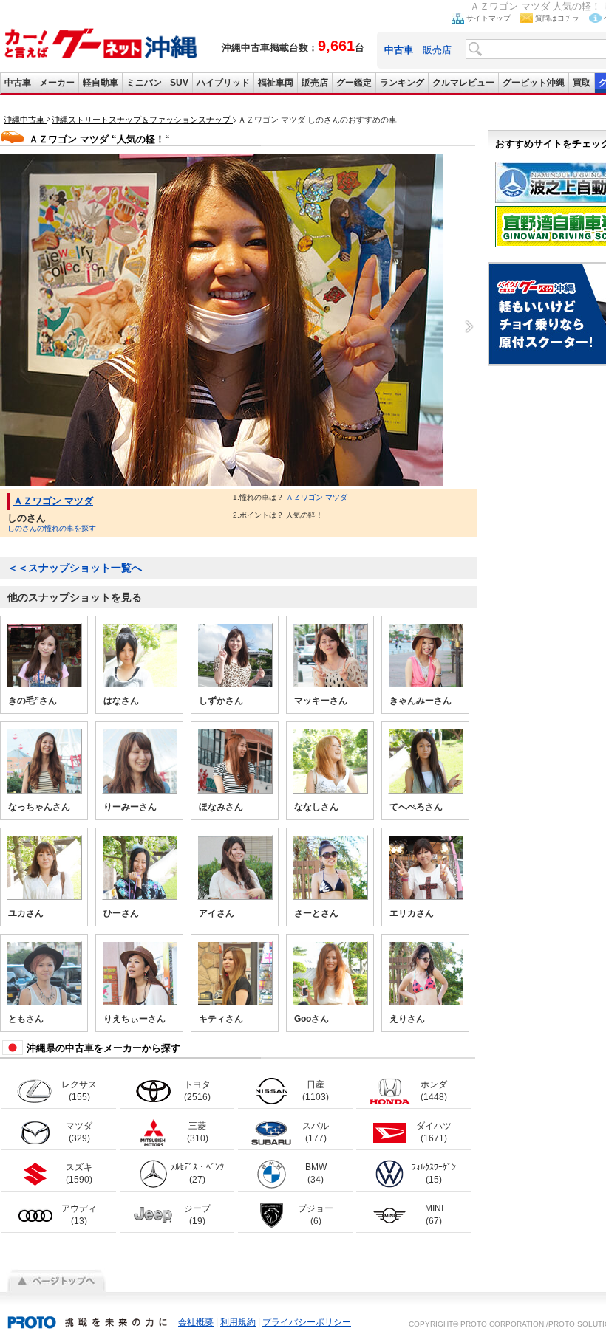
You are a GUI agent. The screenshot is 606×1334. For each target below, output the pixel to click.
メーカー (57, 83)
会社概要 (196, 1322)
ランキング (402, 83)
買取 (581, 83)
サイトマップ (488, 18)
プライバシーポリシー (306, 1322)
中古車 (17, 83)
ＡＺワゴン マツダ (53, 500)
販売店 (437, 49)
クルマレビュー (463, 83)
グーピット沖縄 (534, 83)
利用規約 (238, 1322)
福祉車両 (275, 83)
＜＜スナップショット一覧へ (74, 568)
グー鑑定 (354, 83)
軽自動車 (100, 83)
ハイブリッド (223, 83)
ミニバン (144, 83)
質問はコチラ (557, 18)
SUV (179, 83)
